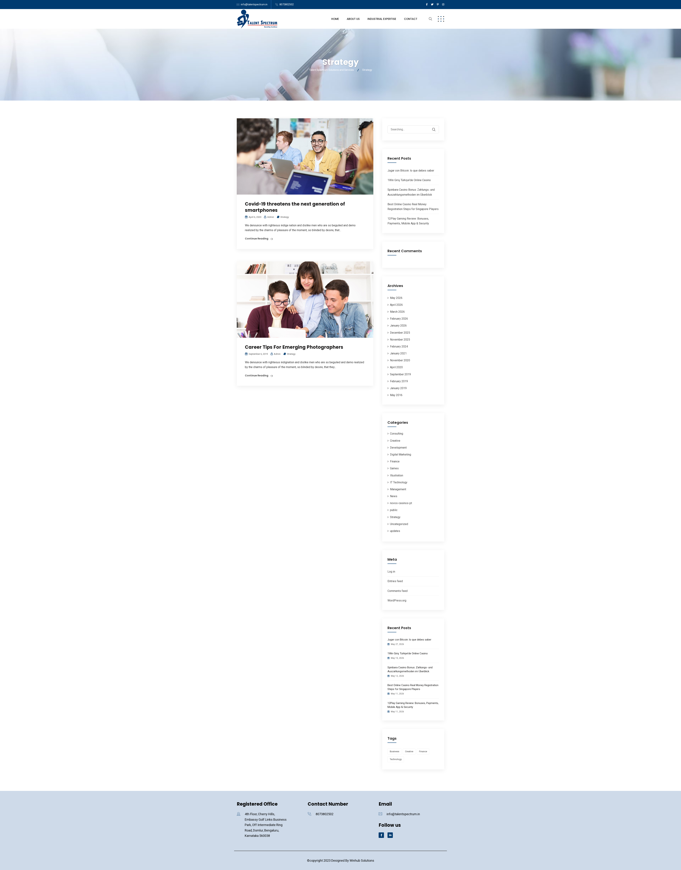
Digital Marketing (400, 454)
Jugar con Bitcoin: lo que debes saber (410, 170)
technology (396, 759)
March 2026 (397, 311)
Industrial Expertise (381, 19)
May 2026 (396, 298)
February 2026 (399, 318)
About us (353, 19)
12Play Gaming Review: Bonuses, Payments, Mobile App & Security (413, 705)
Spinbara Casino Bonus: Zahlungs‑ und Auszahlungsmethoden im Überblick (410, 669)
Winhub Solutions (362, 860)
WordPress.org (396, 600)
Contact (410, 19)
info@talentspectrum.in (254, 4)
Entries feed (395, 581)
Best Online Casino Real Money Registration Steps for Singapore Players (412, 687)
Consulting (396, 433)
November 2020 (400, 360)
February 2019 (399, 381)
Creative (395, 440)
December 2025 (400, 332)
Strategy (284, 217)
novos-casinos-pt (401, 503)
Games (394, 468)
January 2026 (398, 325)
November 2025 (400, 339)
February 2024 (399, 346)
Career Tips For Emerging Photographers (294, 347)
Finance (395, 461)
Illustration (396, 475)
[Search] (436, 127)
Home (335, 19)
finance (423, 751)
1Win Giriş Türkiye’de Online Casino (409, 180)
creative (409, 751)
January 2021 (398, 353)
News (393, 496)
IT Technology (398, 482)
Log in (391, 571)
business (394, 751)
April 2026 (396, 304)
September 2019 (400, 374)
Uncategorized (399, 524)
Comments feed (397, 591)
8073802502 (286, 4)
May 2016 (396, 395)
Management (398, 489)
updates (395, 531)
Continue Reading (256, 238)
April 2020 (396, 367)
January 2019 (398, 388)
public (393, 510)
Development (398, 447)
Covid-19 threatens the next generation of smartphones (295, 207)
